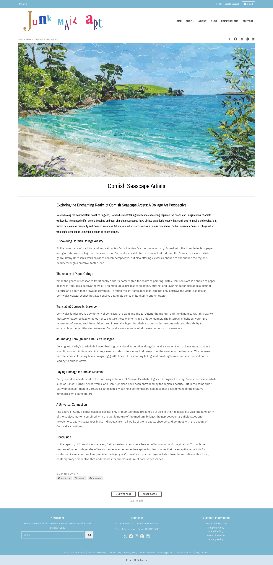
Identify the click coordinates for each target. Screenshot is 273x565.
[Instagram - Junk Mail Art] (241, 39)
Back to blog (136, 500)
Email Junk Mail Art (147, 523)
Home (20, 39)
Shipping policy (165, 552)
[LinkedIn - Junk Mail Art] (253, 39)
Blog (28, 39)
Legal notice (201, 552)
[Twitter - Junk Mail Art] (229, 39)
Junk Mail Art (79, 552)
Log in (219, 3)
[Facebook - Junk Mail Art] (235, 39)
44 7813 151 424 (124, 523)
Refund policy (115, 552)
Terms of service (147, 552)
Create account (232, 3)
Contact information (184, 552)
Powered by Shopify (97, 552)
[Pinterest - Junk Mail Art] (247, 39)
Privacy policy (130, 552)
